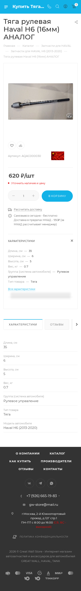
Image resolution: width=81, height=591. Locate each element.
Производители (56, 461)
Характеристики (23, 324)
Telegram (40, 483)
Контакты (52, 469)
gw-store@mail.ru (43, 504)
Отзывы (57, 324)
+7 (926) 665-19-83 (41, 496)
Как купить (20, 461)
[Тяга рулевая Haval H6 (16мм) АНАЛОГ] (40, 101)
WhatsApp (51, 483)
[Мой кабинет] (65, 7)
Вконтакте (29, 483)
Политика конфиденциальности (44, 536)
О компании (28, 453)
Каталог (57, 453)
